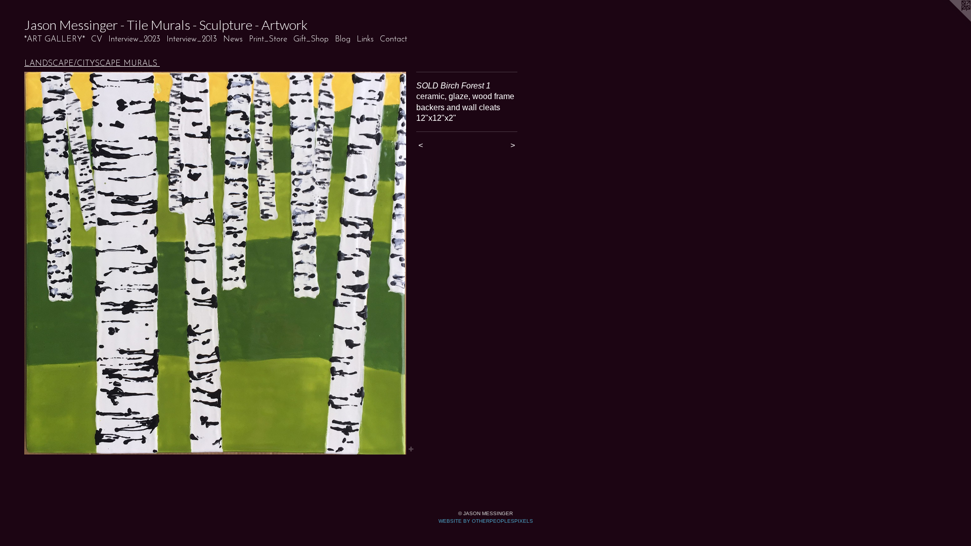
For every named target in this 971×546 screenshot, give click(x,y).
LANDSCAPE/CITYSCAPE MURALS (92, 64)
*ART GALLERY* (54, 39)
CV (96, 39)
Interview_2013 (191, 39)
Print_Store (268, 39)
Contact (393, 39)
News (233, 39)
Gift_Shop (311, 39)
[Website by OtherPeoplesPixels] (951, 20)
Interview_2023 (134, 39)
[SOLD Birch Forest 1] (215, 263)
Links (365, 39)
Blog (342, 39)
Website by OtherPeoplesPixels (485, 521)
